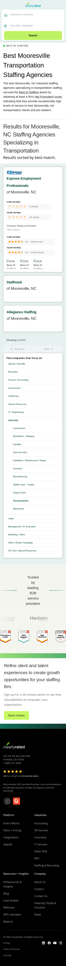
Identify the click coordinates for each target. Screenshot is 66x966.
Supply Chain (19, 492)
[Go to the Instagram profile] (61, 943)
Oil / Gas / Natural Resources (22, 550)
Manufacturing (20, 476)
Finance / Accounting (18, 380)
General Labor (20, 452)
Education (13, 371)
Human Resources (17, 404)
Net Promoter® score (48, 96)
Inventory (17, 468)
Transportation (21, 500)
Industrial (13, 420)
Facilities (17, 444)
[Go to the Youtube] (49, 943)
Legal (11, 518)
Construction (19, 428)
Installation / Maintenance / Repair (29, 460)
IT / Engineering (16, 412)
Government (14, 388)
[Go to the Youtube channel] (55, 943)
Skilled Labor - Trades (23, 484)
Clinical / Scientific (16, 363)
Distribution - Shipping (23, 436)
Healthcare (13, 396)
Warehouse (18, 508)
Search (33, 35)
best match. (45, 157)
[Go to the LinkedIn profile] (43, 943)
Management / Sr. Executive (22, 526)
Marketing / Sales (16, 534)
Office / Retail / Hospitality (20, 542)
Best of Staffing (29, 92)
